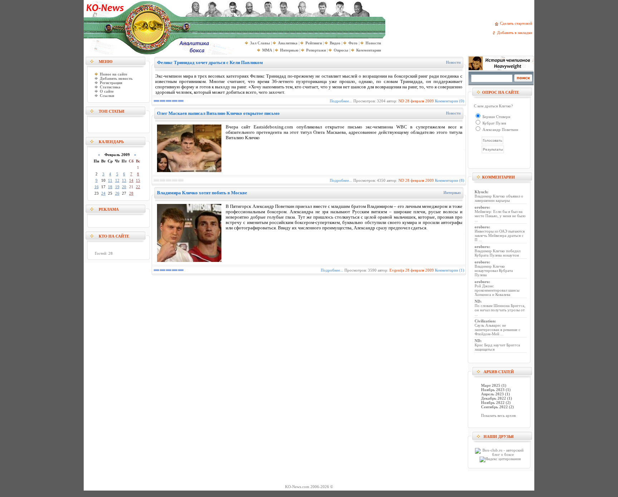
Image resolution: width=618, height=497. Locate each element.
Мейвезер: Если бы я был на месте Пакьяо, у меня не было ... (500, 215)
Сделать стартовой (517, 23)
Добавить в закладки (515, 32)
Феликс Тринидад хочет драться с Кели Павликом (210, 62)
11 (110, 180)
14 (131, 180)
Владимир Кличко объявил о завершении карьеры (499, 198)
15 (138, 180)
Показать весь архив (498, 415)
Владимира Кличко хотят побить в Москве (202, 192)
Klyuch (481, 192)
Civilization (485, 321)
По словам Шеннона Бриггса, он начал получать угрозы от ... (500, 309)
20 (124, 187)
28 (131, 193)
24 (103, 193)
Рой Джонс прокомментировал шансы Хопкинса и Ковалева (497, 290)
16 (96, 187)
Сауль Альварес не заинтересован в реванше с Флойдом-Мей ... (497, 329)
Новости (453, 62)
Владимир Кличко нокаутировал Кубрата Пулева (494, 270)
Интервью (452, 192)
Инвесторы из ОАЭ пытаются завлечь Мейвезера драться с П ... (500, 235)
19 (117, 187)
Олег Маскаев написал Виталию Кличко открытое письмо (218, 113)
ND (401, 101)
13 (124, 180)
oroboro (482, 207)
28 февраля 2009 (419, 101)
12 (117, 180)
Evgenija (396, 270)
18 (110, 187)
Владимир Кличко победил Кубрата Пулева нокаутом (497, 253)
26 (117, 193)
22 (138, 187)
